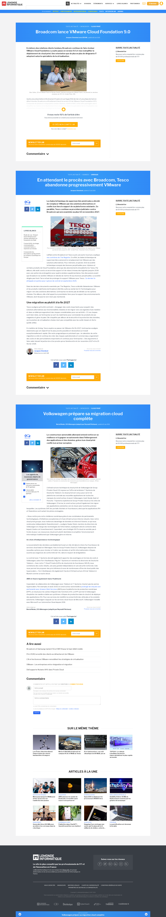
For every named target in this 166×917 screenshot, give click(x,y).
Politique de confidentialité (62, 708)
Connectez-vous (71, 129)
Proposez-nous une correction (92, 350)
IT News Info (65, 870)
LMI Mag (120, 11)
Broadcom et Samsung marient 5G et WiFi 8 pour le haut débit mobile (55, 649)
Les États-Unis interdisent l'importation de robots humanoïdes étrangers (43, 753)
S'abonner (152, 3)
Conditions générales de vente (111, 885)
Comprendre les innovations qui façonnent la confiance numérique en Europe (32, 254)
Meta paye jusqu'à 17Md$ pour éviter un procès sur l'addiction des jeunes (44, 798)
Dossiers (87, 3)
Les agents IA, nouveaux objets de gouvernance (32, 477)
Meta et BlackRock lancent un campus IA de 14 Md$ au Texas (70, 752)
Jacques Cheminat (41, 351)
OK (97, 143)
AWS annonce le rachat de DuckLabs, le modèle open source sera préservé (68, 798)
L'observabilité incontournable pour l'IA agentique (32, 491)
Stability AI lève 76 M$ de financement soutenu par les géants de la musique (120, 798)
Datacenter (84, 26)
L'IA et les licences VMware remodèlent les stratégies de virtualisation (55, 659)
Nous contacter (49, 885)
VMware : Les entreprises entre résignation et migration (49, 664)
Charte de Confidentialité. (46, 694)
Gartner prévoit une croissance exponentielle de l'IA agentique (33, 485)
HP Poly (56, 11)
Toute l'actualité (72, 26)
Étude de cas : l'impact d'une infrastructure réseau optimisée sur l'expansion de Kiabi (31, 237)
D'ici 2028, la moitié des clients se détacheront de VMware (50, 654)
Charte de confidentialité (90, 885)
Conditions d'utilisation (74, 708)
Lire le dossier (34, 500)
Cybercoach (92, 11)
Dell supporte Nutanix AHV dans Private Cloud (45, 670)
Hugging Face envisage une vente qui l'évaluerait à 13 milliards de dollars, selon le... (94, 826)
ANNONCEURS (61, 885)
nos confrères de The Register (58, 257)
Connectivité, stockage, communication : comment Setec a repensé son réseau (31, 246)
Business (86, 174)
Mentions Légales (73, 885)
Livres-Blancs (122, 3)
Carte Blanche (66, 11)
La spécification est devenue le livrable (120, 825)
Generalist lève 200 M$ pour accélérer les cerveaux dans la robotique (44, 826)
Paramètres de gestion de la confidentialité (83, 887)
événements (98, 3)
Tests (101, 11)
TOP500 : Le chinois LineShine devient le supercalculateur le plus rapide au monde (121, 754)
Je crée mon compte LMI (63, 124)
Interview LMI (110, 11)
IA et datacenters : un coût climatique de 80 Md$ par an (94, 752)
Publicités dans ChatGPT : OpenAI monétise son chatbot (70, 825)
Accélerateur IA (80, 11)
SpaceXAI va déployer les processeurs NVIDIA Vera (93, 798)
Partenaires (135, 3)
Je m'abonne (120, 60)
